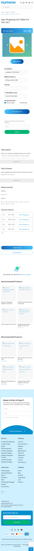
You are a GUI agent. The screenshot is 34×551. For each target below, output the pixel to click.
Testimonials (21, 477)
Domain (7, 85)
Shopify (20, 448)
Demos (3, 475)
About (20, 471)
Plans (2, 480)
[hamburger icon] (32, 2)
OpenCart (21, 453)
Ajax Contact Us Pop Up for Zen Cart (25, 358)
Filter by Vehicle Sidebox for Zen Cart (8, 381)
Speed (3, 446)
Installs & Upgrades (6, 451)
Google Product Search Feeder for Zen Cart (24, 325)
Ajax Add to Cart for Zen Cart (7, 358)
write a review (25, 274)
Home (2, 12)
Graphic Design (5, 444)
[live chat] (31, 549)
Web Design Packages (7, 482)
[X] (15, 530)
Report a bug (17, 248)
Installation (8, 69)
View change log (24, 214)
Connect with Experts (15, 431)
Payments (4, 477)
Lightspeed (21, 455)
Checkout (12, 12)
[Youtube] (21, 530)
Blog (19, 473)
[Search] (17, 7)
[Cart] (29, 2)
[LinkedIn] (18, 530)
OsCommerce (22, 462)
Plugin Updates (5, 471)
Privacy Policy (5, 486)
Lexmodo (20, 458)
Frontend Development (8, 442)
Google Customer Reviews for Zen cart (25, 302)
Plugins (7, 12)
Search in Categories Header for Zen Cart (6, 302)
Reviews (3, 484)
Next (2, 233)
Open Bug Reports (6, 473)
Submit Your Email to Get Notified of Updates (14, 121)
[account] (26, 2)
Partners (20, 482)
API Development (6, 448)
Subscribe (17, 522)
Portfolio (20, 475)
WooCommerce (22, 444)
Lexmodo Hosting (6, 460)
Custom (20, 460)
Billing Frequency (10, 77)
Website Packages (6, 462)
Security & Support (6, 453)
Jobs (19, 480)
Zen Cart (20, 442)
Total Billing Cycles (10, 93)
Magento (20, 446)
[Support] (23, 2)
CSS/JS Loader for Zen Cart (8, 324)
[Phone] (21, 2)
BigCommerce (22, 451)
